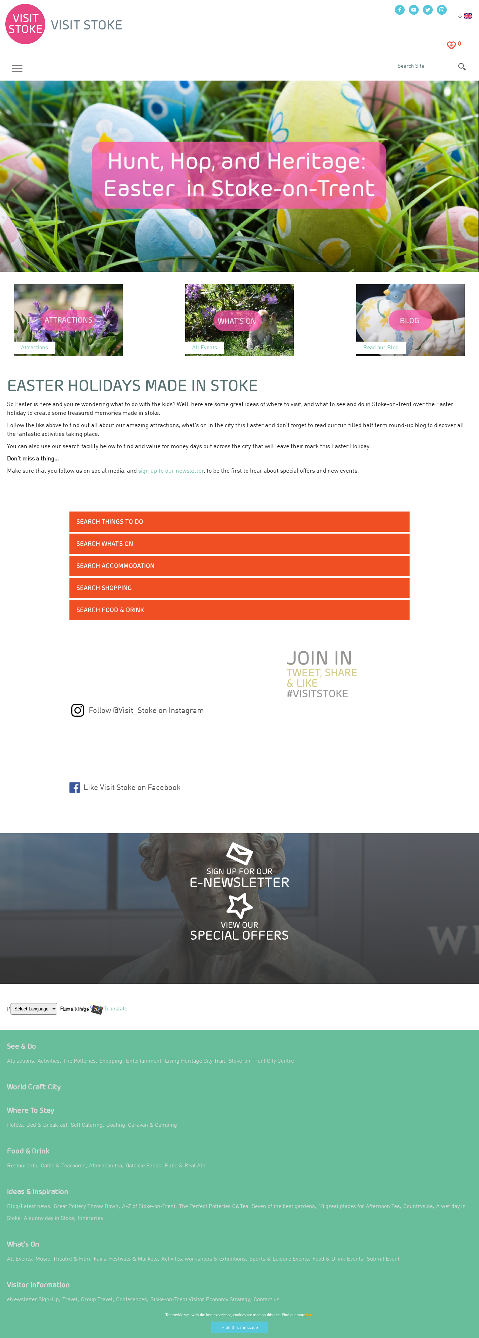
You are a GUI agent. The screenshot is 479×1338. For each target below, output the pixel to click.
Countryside (418, 1206)
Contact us (266, 1300)
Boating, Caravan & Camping (141, 1125)
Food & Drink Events (337, 1259)
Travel (69, 1300)
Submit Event (383, 1259)
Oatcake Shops (143, 1166)
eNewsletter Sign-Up (33, 1300)
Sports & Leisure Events (279, 1259)
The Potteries (79, 1061)
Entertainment (143, 1061)
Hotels (15, 1125)
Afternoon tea (105, 1166)
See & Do (21, 1046)
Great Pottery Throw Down (86, 1206)
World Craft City (34, 1086)
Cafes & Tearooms (63, 1166)
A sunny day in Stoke (49, 1218)
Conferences (131, 1300)
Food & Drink (28, 1150)
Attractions (20, 1061)
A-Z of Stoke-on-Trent (148, 1206)
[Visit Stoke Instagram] (77, 715)
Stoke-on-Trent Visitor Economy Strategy (200, 1300)
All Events (19, 1259)
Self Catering (87, 1125)
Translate (114, 1014)
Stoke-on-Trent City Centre (261, 1061)
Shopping (110, 1061)
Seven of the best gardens (283, 1206)
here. (310, 1314)
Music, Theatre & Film (62, 1259)
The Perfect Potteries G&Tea (213, 1206)
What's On (23, 1244)
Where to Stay (30, 1110)
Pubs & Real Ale (185, 1166)
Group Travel (97, 1300)
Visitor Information (38, 1284)
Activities (49, 1061)
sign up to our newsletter (171, 471)
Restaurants (22, 1166)
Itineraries (90, 1218)
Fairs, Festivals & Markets (126, 1259)
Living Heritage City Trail (195, 1061)
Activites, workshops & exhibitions (203, 1259)
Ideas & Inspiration (37, 1191)
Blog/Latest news (28, 1206)
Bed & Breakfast (46, 1125)
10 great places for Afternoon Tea (359, 1206)
